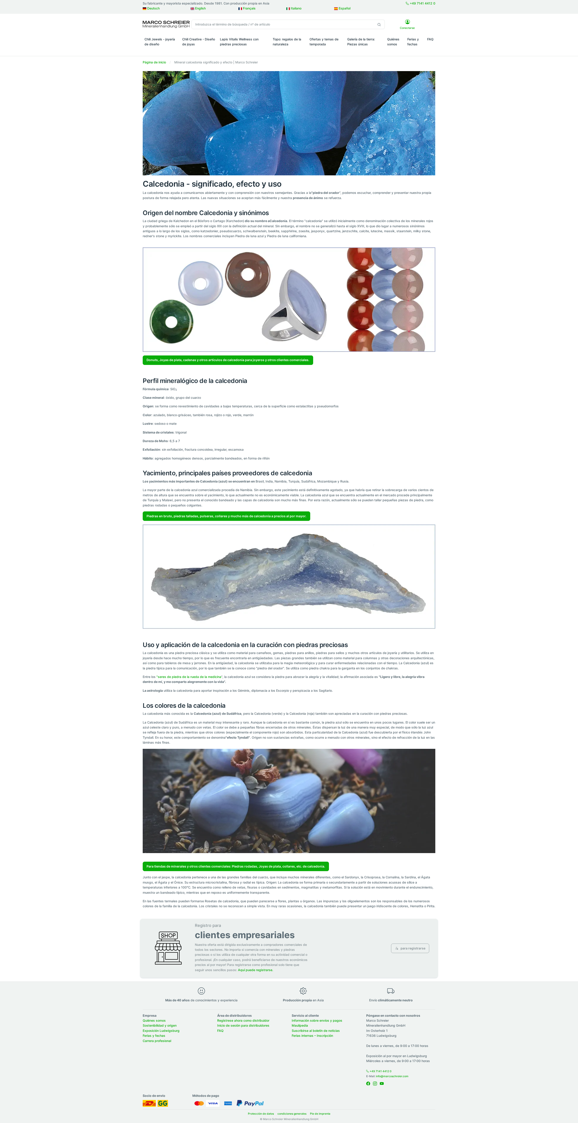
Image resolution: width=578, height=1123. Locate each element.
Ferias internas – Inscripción (312, 1035)
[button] (161, 50)
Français (249, 8)
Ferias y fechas (413, 41)
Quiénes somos (393, 41)
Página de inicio (154, 62)
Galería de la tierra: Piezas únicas (361, 41)
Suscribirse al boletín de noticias (316, 1031)
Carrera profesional (157, 1041)
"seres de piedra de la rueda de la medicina (188, 677)
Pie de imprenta (320, 1113)
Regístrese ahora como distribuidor (243, 1020)
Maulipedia (300, 1025)
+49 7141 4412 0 (422, 3)
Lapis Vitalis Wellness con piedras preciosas (239, 41)
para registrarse (412, 948)
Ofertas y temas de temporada (324, 41)
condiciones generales (291, 1113)
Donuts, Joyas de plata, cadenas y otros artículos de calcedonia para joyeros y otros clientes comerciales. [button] (228, 360)
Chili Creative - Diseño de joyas (198, 41)
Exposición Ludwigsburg (161, 1031)
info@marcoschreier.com (392, 1076)
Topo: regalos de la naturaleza (287, 41)
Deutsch (153, 8)
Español (344, 8)
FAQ (430, 39)
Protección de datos (261, 1113)
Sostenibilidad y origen (160, 1025)
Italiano (295, 8)
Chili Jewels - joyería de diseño (159, 41)
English (200, 8)
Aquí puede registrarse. (255, 970)
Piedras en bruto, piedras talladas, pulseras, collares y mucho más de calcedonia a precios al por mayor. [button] (226, 516)
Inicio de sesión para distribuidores (243, 1025)
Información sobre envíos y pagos (317, 1020)
